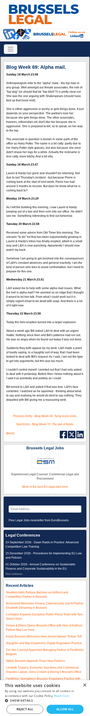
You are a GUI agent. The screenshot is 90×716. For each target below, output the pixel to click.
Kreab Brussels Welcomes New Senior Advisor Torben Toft (44, 636)
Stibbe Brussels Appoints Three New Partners (35, 661)
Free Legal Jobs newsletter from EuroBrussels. (39, 520)
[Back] (10, 433)
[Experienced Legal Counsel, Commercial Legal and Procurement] (45, 461)
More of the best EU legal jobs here (45, 486)
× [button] (84, 685)
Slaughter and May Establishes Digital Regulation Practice (44, 643)
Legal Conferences (23, 535)
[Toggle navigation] (10, 49)
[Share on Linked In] (80, 434)
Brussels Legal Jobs (45, 448)
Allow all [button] (65, 709)
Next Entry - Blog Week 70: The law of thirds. (45, 424)
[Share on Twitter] (72, 434)
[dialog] (45, 698)
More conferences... (15, 574)
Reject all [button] (25, 709)
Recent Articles (19, 586)
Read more (62, 696)
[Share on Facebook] (64, 434)
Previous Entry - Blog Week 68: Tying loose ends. (45, 416)
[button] (45, 700)
